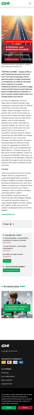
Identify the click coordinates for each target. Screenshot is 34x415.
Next (28, 294)
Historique (5, 373)
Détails (9, 407)
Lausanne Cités (6, 384)
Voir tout (7, 261)
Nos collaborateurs (8, 376)
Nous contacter (6, 380)
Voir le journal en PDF (11, 270)
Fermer (25, 407)
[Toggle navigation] (30, 3)
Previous (5, 294)
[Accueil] (6, 3)
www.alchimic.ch (8, 214)
